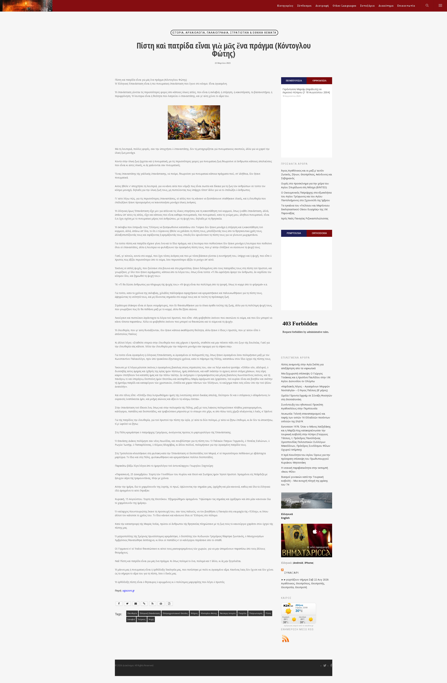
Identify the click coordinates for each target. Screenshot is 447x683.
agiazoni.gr (128, 590)
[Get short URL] (144, 603)
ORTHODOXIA (319, 233)
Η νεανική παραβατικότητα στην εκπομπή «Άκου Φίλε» (304, 469)
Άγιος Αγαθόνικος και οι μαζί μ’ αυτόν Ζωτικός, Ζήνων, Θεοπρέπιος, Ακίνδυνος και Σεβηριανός (306, 174)
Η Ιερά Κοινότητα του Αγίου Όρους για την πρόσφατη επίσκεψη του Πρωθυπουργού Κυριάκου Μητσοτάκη (305, 458)
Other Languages (344, 5)
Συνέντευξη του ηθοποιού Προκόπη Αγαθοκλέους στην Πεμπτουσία (302, 406)
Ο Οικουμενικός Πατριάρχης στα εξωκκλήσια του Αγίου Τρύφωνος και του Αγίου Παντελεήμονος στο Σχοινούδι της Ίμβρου (306, 196)
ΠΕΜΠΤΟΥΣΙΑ (294, 80)
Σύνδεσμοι (304, 5)
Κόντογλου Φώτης (209, 613)
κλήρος (194, 613)
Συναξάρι (291, 572)
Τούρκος (142, 619)
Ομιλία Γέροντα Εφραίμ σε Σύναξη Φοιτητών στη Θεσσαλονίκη (306, 397)
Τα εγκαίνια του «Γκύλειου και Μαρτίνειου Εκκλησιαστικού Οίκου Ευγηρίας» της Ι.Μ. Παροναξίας (305, 209)
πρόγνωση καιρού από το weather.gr (298, 626)
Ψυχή (151, 619)
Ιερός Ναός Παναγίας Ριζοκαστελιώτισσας (304, 218)
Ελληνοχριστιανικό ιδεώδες (175, 613)
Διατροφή (322, 5)
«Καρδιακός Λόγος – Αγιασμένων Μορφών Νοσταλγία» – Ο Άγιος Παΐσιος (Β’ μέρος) (305, 388)
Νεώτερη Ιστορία (228, 613)
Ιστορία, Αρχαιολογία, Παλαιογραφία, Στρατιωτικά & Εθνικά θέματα (224, 32)
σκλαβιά (131, 619)
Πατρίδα (242, 613)
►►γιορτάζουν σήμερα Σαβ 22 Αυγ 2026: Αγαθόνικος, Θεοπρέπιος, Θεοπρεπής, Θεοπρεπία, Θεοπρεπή (305, 583)
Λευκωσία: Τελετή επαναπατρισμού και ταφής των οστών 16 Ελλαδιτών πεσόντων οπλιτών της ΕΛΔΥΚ (305, 417)
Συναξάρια (367, 5)
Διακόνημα (386, 5)
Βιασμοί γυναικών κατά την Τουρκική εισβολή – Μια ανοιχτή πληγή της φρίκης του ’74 (304, 480)
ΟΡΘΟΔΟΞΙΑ (319, 80)
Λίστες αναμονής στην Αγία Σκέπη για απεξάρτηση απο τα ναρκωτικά (302, 366)
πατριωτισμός (256, 613)
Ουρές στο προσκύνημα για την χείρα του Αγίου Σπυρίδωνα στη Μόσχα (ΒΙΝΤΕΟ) (305, 185)
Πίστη (268, 613)
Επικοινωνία (406, 5)
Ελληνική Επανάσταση (150, 613)
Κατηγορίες (285, 5)
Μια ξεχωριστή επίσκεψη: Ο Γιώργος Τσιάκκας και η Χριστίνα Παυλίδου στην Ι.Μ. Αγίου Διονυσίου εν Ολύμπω (306, 377)
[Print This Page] (160, 603)
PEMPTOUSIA (294, 233)
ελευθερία (132, 613)
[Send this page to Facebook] (119, 603)
